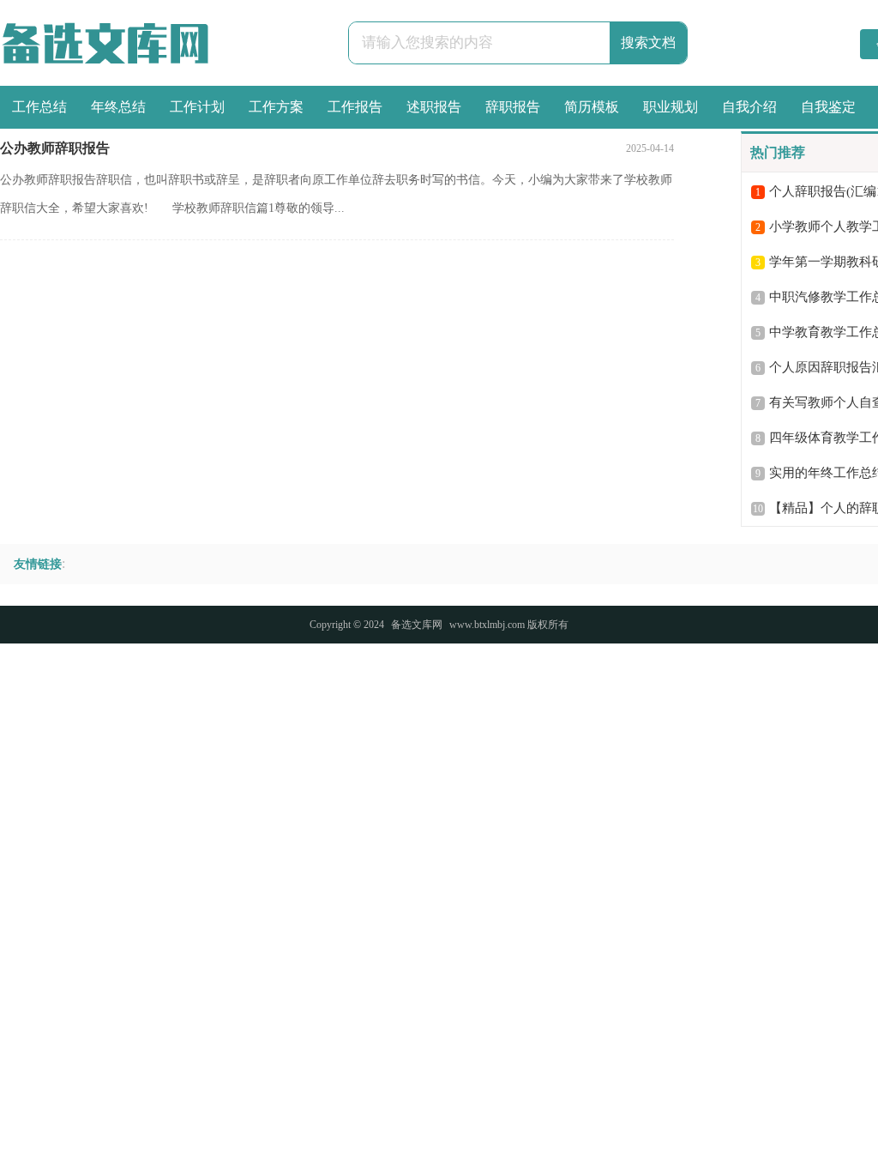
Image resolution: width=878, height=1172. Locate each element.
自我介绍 (749, 107)
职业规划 (670, 107)
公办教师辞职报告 (55, 148)
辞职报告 (512, 107)
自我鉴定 (828, 107)
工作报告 (355, 107)
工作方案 (276, 107)
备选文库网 (416, 625)
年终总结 (118, 107)
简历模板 (591, 107)
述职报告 (433, 107)
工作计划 (197, 107)
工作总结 (39, 107)
